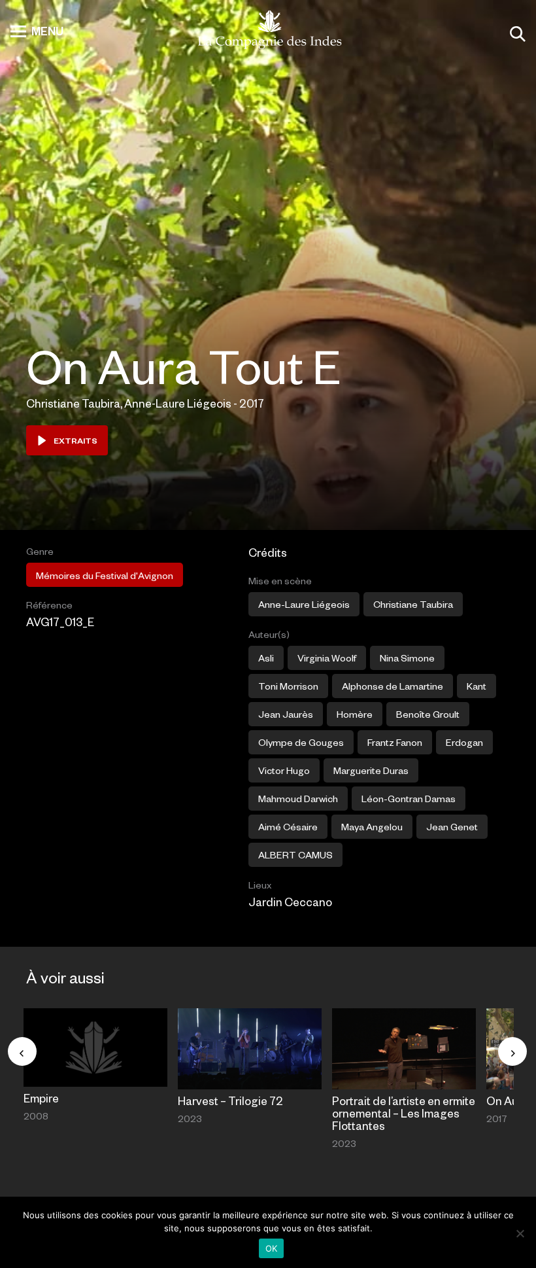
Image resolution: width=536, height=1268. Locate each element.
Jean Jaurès (285, 714)
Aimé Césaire (288, 826)
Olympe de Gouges (301, 742)
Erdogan (464, 742)
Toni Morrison (288, 686)
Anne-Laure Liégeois (304, 604)
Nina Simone (407, 657)
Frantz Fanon (394, 742)
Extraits (75, 440)
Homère (355, 714)
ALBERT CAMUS (295, 854)
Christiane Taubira (413, 604)
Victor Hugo (284, 770)
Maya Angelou (372, 826)
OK (271, 1248)
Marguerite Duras (371, 770)
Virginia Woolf (326, 657)
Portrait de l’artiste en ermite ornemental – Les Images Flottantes (403, 1113)
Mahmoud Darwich (298, 798)
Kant (476, 686)
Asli (266, 657)
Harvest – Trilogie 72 (230, 1100)
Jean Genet (452, 826)
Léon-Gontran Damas (408, 798)
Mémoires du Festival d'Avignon (104, 575)
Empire (41, 1098)
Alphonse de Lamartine (392, 686)
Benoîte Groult (428, 714)
